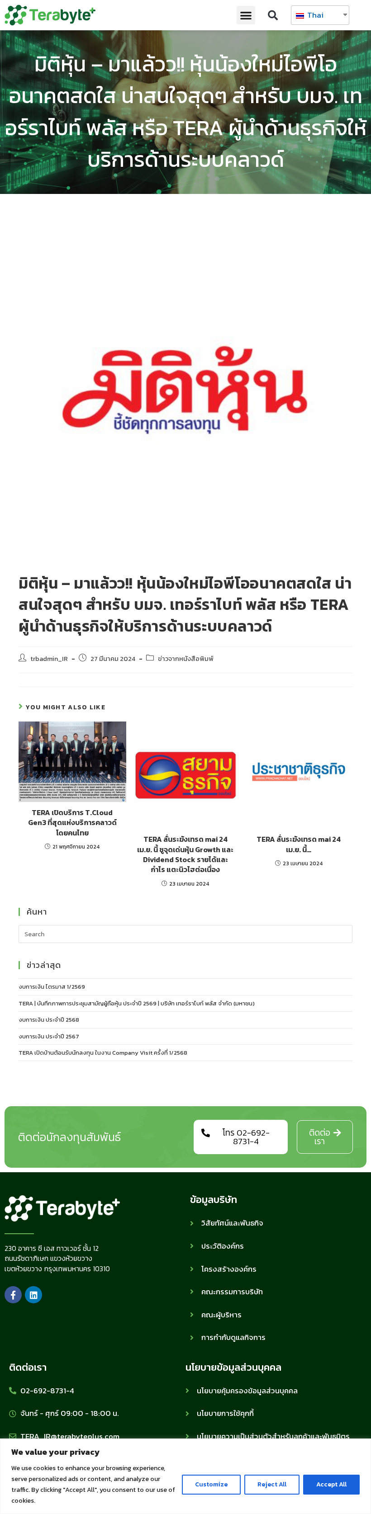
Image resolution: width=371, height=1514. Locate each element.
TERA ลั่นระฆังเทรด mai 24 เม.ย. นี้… (299, 844)
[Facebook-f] (13, 1294)
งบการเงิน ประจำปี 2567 (49, 1036)
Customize (211, 1484)
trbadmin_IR (49, 659)
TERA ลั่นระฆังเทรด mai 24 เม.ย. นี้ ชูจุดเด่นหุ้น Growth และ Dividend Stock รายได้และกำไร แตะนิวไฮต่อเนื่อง (185, 854)
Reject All (271, 1484)
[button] (246, 15)
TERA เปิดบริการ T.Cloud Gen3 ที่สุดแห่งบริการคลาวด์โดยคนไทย (72, 822)
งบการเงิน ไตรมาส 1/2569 (52, 986)
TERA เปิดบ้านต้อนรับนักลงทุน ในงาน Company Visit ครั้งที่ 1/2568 (103, 1052)
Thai (314, 15)
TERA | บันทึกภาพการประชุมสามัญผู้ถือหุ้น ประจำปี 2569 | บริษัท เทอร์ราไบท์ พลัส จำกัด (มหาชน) (137, 1003)
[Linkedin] (33, 1294)
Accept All (331, 1484)
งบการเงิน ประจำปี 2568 (49, 1019)
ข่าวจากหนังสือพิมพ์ (186, 659)
